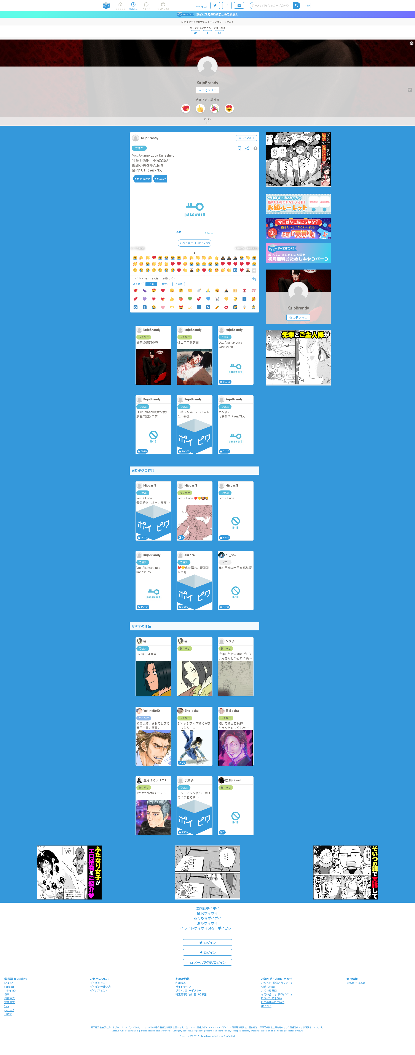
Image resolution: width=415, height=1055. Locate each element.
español (9, 986)
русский (9, 1010)
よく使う (138, 284)
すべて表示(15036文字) (194, 243)
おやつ (165, 284)
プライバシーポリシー (188, 990)
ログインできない (271, 998)
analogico (215, 1036)
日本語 (8, 1014)
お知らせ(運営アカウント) (276, 983)
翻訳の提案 (21, 979)
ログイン (209, 943)
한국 (7, 994)
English (8, 983)
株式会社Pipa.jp (356, 983)
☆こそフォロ (207, 90)
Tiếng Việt (10, 990)
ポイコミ (266, 1006)
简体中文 (9, 998)
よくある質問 (269, 990)
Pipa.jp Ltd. (229, 1036)
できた (139, 148)
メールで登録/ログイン (209, 962)
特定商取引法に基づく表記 (191, 994)
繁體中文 (9, 1002)
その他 (178, 284)
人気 (151, 284)
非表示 (209, 233)
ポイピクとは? (98, 983)
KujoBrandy (207, 83)
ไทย (6, 1006)
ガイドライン (183, 986)
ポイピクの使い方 (100, 986)
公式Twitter (268, 986)
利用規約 (181, 983)
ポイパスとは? (98, 990)
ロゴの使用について (272, 1002)
